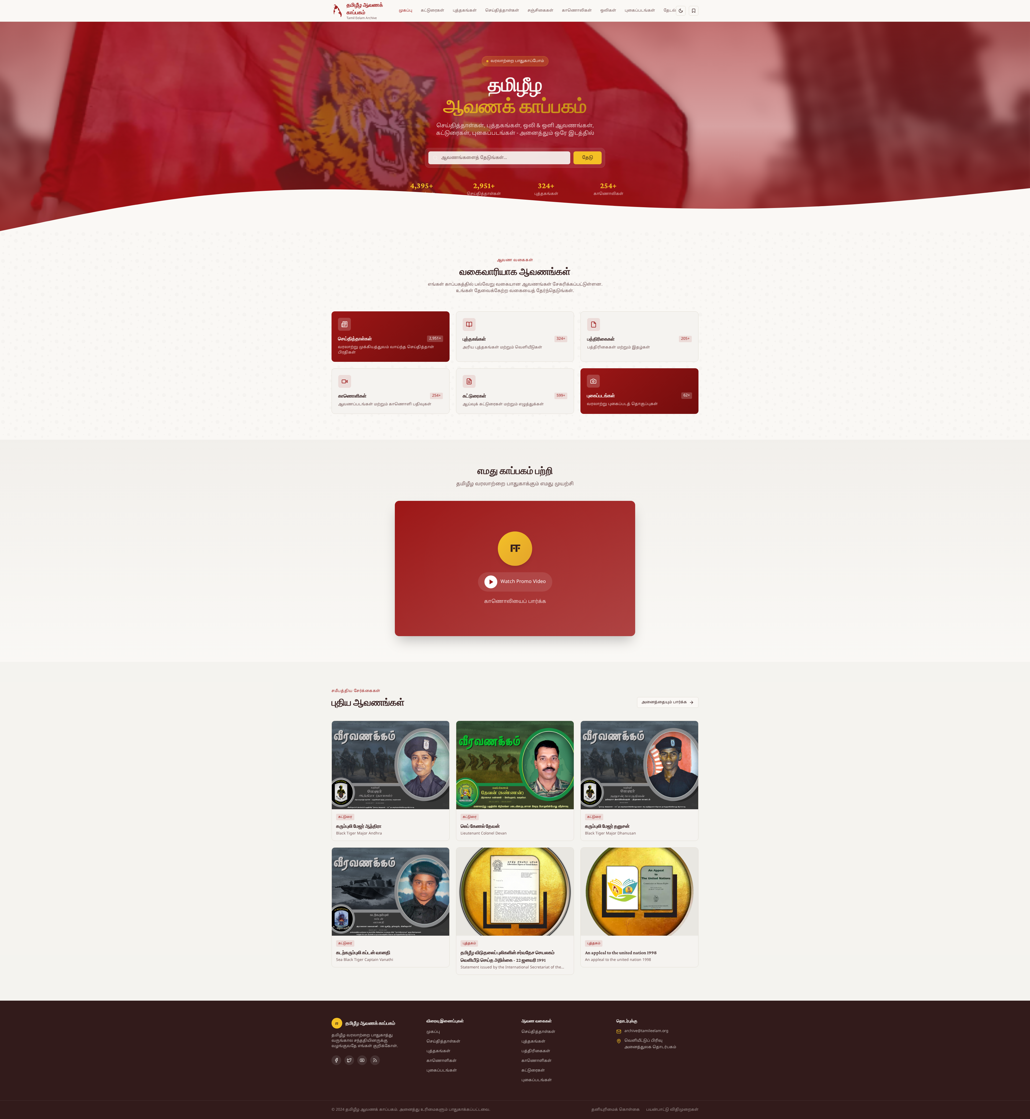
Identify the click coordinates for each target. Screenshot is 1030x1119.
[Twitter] (349, 1060)
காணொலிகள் (577, 10)
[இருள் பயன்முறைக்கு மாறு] (681, 11)
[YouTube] (362, 1060)
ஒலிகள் (608, 10)
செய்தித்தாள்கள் (502, 10)
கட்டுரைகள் (432, 10)
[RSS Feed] (375, 1060)
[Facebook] (336, 1060)
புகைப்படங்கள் (640, 10)
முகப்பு (405, 10)
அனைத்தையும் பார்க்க (664, 702)
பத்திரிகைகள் (535, 1051)
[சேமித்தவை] (693, 11)
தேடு (587, 158)
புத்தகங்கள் (465, 10)
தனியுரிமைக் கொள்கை (615, 1109)
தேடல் (670, 10)
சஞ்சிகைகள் (540, 10)
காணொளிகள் (441, 1061)
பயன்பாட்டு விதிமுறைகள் (672, 1109)
